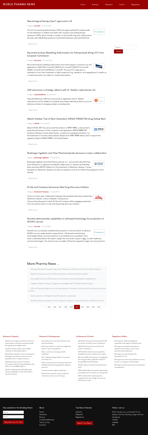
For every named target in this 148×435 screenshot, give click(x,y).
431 (82, 307)
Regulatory (80, 417)
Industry (79, 412)
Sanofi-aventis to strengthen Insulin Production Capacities (53, 296)
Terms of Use (44, 422)
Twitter (115, 420)
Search (119, 51)
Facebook (116, 417)
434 (98, 307)
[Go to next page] (102, 306)
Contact (42, 425)
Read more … (34, 44)
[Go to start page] (42, 306)
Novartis (37, 26)
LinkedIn (115, 422)
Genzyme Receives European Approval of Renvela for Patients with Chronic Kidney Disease (65, 269)
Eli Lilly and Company (41, 192)
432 (87, 307)
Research (79, 414)
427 (60, 307)
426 (54, 307)
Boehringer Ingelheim (41, 158)
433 (93, 307)
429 (71, 307)
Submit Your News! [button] (84, 423)
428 (65, 307)
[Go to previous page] (45, 306)
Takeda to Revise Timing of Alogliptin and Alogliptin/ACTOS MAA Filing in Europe (61, 283)
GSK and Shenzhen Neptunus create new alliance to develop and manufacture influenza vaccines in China (67, 289)
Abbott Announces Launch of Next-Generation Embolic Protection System (59, 274)
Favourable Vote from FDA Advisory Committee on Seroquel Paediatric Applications (63, 279)
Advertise (43, 414)
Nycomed (37, 60)
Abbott (36, 123)
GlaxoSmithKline (40, 94)
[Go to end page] (105, 306)
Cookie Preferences (46, 420)
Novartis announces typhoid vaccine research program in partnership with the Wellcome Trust (67, 301)
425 (49, 307)
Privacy (42, 417)
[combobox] (125, 47)
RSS (113, 425)
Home (41, 412)
